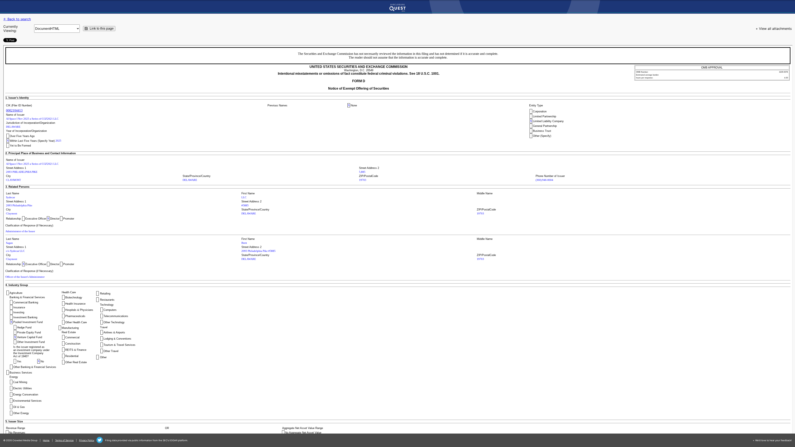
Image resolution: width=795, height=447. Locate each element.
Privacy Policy (86, 440)
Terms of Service (64, 440)
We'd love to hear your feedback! (773, 440)
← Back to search (17, 19)
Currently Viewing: (10, 28)
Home (46, 440)
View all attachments (775, 28)
